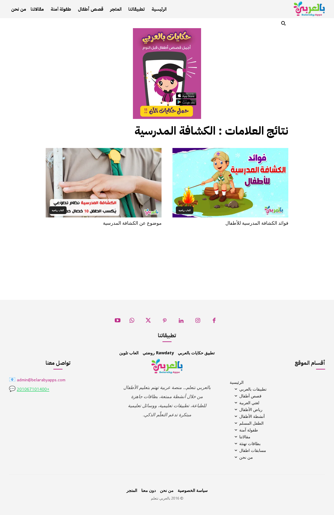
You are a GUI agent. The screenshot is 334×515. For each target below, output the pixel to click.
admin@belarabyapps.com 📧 (37, 380)
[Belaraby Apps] (309, 8)
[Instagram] (198, 322)
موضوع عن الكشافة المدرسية (132, 223)
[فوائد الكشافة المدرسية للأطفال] (230, 182)
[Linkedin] (181, 322)
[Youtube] (117, 322)
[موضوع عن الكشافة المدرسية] (104, 182)
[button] (283, 23)
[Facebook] (214, 322)
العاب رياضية (185, 210)
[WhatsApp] (132, 322)
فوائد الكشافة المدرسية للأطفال (256, 223)
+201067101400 (33, 389)
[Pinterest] (165, 322)
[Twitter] (148, 322)
